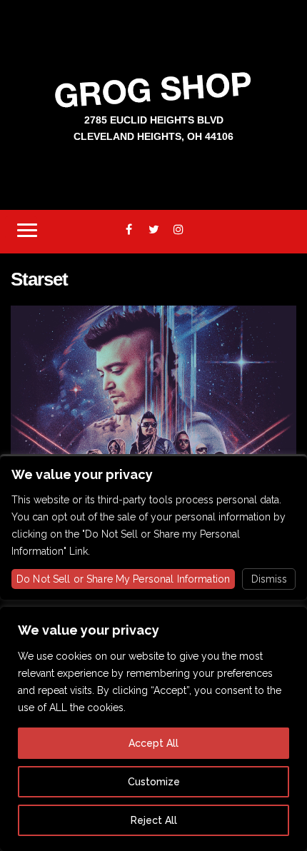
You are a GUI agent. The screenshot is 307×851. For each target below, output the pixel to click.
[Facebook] (128, 229)
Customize (154, 781)
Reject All (154, 820)
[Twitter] (153, 229)
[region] (153, 729)
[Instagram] (178, 229)
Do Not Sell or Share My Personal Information (123, 579)
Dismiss (269, 579)
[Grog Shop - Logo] (153, 89)
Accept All (153, 743)
